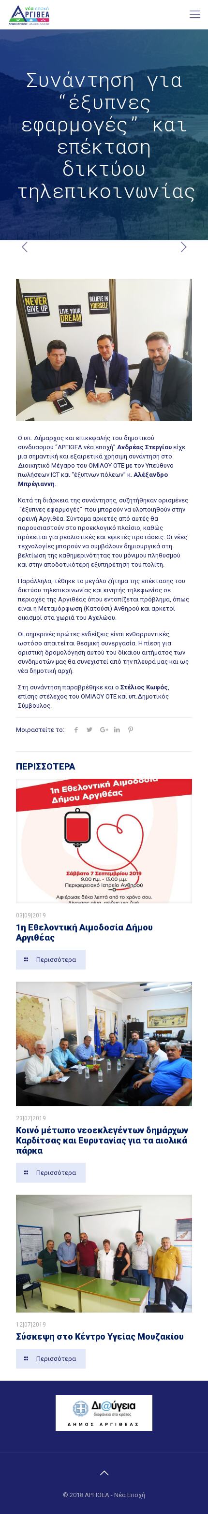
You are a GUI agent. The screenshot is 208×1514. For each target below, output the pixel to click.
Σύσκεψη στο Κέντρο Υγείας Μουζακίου (100, 1336)
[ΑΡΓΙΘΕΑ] (29, 14)
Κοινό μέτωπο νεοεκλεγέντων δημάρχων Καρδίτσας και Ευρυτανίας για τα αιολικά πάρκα (102, 1140)
